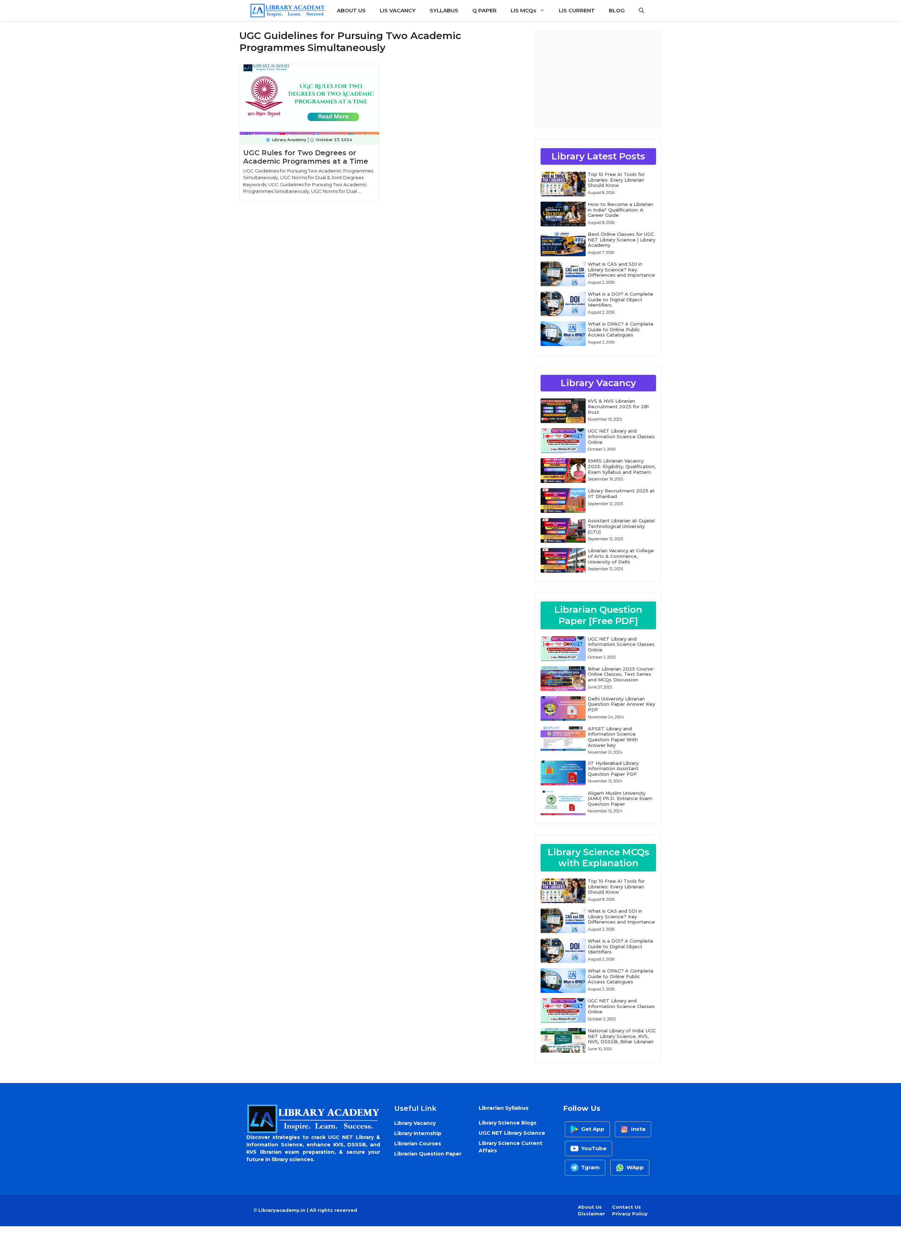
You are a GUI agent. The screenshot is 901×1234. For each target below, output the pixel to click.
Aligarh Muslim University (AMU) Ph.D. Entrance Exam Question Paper (620, 798)
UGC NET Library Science (512, 1133)
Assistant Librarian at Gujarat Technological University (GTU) (621, 526)
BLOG (617, 10)
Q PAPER (484, 10)
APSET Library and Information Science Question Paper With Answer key (613, 737)
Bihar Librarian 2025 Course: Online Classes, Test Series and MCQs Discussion (621, 674)
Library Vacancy (415, 1123)
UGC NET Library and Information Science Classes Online (621, 436)
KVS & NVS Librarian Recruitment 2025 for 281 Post (618, 406)
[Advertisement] (598, 79)
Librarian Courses (417, 1143)
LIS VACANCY (398, 10)
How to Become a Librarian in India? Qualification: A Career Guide (620, 209)
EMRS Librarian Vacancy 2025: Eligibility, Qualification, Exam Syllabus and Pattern (622, 466)
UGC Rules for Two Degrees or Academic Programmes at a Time (305, 157)
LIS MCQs (523, 10)
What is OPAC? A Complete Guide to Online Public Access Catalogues (621, 329)
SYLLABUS (444, 10)
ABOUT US (351, 10)
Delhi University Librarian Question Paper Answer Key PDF (621, 704)
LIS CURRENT (577, 10)
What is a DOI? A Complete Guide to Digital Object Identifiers (620, 299)
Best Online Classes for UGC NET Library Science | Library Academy (621, 239)
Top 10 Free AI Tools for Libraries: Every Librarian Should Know (616, 179)
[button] (641, 10)
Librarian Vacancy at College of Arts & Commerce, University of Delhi (621, 556)
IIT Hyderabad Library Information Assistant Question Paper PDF (613, 768)
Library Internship (417, 1133)
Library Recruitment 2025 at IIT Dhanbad (621, 493)
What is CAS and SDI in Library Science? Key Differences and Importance (621, 269)
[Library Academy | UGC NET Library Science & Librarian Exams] (287, 10)
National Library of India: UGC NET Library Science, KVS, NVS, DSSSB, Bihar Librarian (622, 1036)
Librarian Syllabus (504, 1107)
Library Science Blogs (507, 1123)
